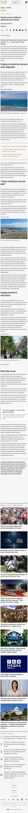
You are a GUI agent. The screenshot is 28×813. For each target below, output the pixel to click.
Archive (3, 14)
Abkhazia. (8, 42)
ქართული (3, 7)
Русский (9, 7)
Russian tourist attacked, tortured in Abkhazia (14, 146)
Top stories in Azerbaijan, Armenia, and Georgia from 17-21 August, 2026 (13, 625)
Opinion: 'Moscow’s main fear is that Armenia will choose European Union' (14, 744)
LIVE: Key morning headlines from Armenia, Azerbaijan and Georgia (11, 527)
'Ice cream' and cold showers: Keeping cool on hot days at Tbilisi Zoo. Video (14, 575)
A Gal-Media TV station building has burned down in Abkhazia (12, 675)
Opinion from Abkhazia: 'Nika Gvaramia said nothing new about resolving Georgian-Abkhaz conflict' (13, 650)
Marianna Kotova (6, 23)
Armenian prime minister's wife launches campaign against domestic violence (13, 699)
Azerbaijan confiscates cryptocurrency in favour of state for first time (13, 551)
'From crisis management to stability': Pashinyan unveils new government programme (14, 759)
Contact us (14, 790)
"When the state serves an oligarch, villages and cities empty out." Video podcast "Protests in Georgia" (12, 600)
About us (14, 785)
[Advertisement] (14, 490)
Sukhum (3, 26)
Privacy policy (14, 796)
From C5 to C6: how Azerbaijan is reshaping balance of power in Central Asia (14, 766)
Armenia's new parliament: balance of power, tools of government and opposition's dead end (15, 751)
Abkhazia (3, 10)
